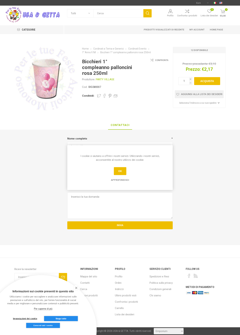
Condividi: (88, 95)
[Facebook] (189, 276)
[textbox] (118, 13)
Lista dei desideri (124, 314)
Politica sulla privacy (161, 282)
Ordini (118, 282)
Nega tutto (61, 318)
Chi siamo (155, 295)
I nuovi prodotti (89, 295)
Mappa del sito (88, 276)
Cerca (147, 13)
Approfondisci (120, 179)
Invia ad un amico (116, 96)
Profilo (170, 15)
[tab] (120, 125)
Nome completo (77, 138)
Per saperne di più (43, 308)
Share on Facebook (104, 96)
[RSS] (196, 276)
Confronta (161, 60)
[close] (76, 288)
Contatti (85, 282)
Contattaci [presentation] (120, 125)
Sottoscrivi (63, 277)
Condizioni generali (160, 289)
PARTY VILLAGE (105, 79)
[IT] (215, 3)
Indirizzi (119, 289)
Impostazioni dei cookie (25, 318)
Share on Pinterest (110, 96)
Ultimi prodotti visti (125, 295)
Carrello (119, 308)
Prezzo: (193, 69)
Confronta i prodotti (187, 15)
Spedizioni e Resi (159, 276)
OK (120, 171)
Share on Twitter (99, 96)
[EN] (221, 3)
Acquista (207, 81)
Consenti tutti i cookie (43, 325)
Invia (120, 225)
